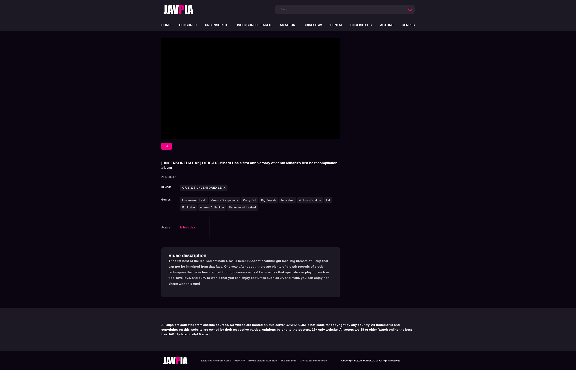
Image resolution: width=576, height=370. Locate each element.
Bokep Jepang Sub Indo (262, 360)
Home (166, 25)
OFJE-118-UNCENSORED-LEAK (203, 187)
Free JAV (239, 360)
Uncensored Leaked (253, 25)
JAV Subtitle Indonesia (313, 360)
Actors (386, 25)
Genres (408, 25)
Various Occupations (224, 200)
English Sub (361, 25)
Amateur (287, 25)
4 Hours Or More (310, 200)
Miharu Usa (187, 227)
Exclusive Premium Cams (216, 360)
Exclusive (188, 207)
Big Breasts (269, 200)
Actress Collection (212, 207)
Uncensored (216, 25)
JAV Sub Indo (289, 360)
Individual (287, 200)
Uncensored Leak (194, 200)
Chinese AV (313, 25)
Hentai (336, 25)
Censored (188, 25)
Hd (328, 200)
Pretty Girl (249, 200)
